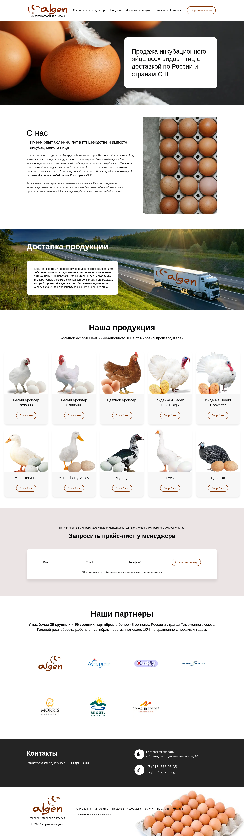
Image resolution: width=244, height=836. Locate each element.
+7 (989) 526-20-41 (161, 773)
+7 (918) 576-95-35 (161, 767)
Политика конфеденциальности (93, 814)
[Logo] (48, 10)
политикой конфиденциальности (146, 572)
